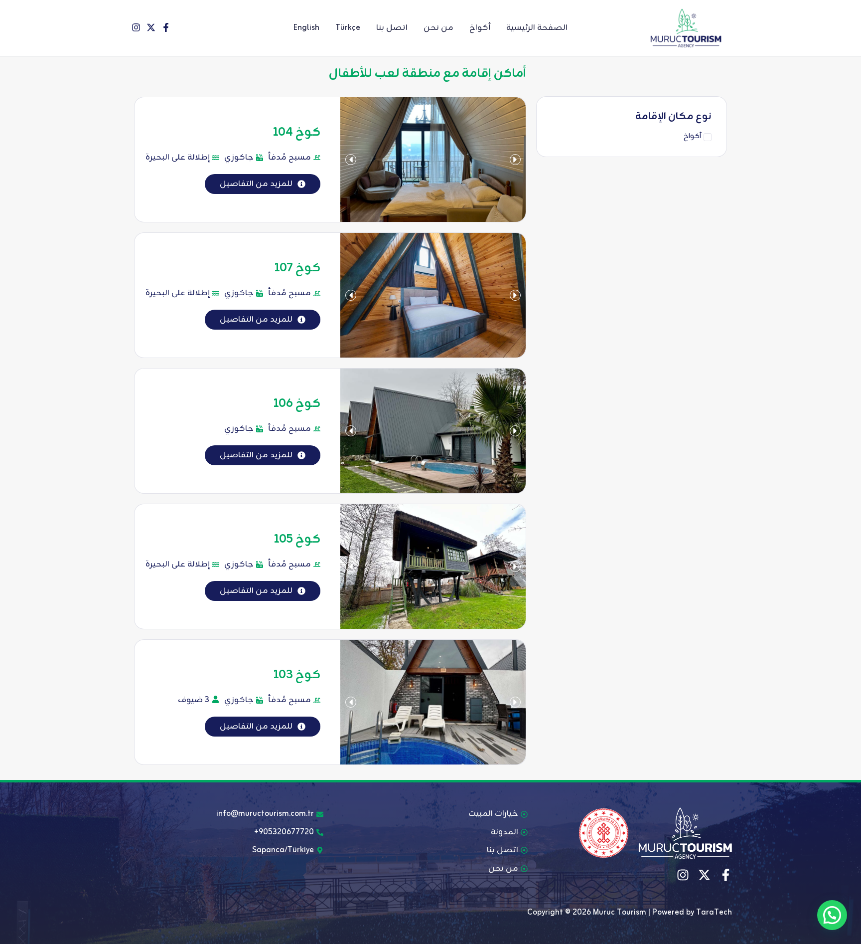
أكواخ (479, 27)
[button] (515, 159)
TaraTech (714, 912)
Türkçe (347, 27)
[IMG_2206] (433, 431)
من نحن (438, 27)
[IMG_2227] (433, 159)
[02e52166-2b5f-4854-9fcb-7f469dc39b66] (433, 295)
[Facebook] (165, 27)
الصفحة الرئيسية (537, 27)
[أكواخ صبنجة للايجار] (433, 702)
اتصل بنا (392, 27)
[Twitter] (150, 27)
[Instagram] (136, 27)
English (306, 27)
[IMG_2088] (433, 566)
